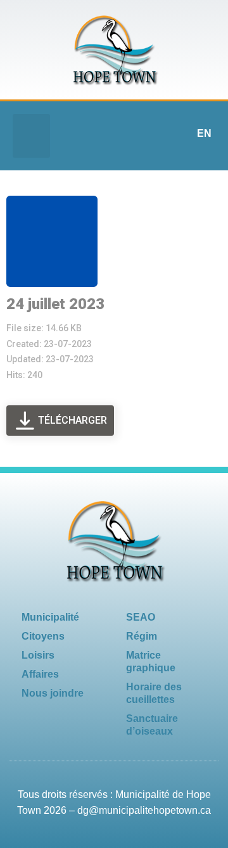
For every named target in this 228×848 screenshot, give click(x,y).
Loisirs (38, 655)
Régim (141, 636)
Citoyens (43, 636)
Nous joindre (53, 693)
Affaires (40, 674)
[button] (31, 136)
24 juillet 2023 (55, 304)
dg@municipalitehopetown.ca (144, 810)
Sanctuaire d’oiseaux (152, 725)
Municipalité (50, 617)
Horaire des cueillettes (154, 693)
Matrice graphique (150, 661)
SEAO (140, 617)
